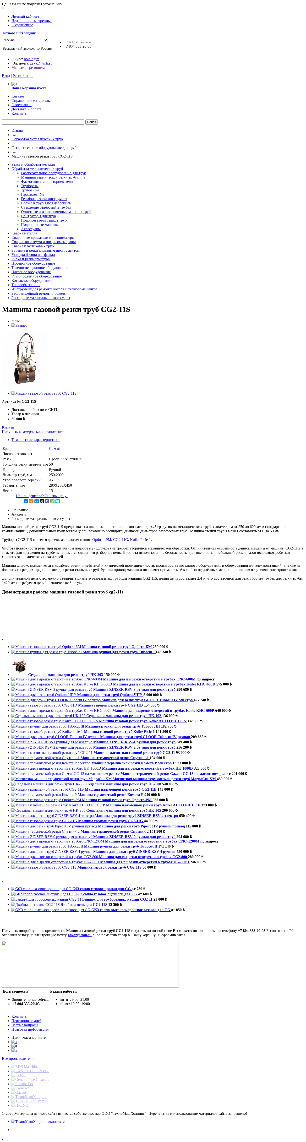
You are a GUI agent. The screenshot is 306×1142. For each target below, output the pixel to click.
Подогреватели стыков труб (44, 220)
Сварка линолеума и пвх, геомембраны (43, 242)
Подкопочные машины (40, 225)
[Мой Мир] (36, 501)
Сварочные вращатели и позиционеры (43, 237)
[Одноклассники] (31, 501)
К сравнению (22, 25)
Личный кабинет (25, 16)
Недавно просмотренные (31, 21)
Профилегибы (32, 194)
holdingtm (31, 59)
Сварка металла (24, 233)
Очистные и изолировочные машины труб (56, 212)
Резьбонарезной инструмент (44, 199)
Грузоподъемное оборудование (36, 276)
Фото (15, 321)
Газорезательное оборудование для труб (43, 148)
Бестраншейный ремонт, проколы (38, 293)
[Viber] (47, 501)
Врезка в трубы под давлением (46, 203)
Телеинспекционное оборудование (39, 268)
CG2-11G (120, 540)
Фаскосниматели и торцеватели (47, 181)
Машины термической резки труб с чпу (53, 177)
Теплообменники (25, 285)
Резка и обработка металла (33, 164)
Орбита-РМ (101, 540)
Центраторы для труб (38, 216)
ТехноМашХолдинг (19, 33)
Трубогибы (30, 190)
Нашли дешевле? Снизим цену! (42, 496)
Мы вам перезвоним (28, 67)
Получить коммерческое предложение (33, 432)
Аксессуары (31, 229)
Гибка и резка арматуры (30, 259)
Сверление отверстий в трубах (46, 207)
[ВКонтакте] (26, 501)
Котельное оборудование (31, 280)
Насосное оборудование (31, 272)
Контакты (19, 1016)
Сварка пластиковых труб (32, 246)
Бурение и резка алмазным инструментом (45, 250)
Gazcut (54, 448)
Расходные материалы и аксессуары (40, 298)
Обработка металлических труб (37, 139)
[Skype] (57, 501)
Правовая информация (30, 1029)
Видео (22, 325)
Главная (17, 130)
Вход (6, 76)
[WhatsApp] (52, 501)
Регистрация (23, 76)
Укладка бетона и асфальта (33, 255)
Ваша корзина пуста (29, 88)
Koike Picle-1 (140, 540)
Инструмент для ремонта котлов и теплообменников (54, 289)
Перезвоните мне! (26, 1021)
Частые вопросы (24, 1025)
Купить (8, 427)
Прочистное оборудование (33, 263)
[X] (42, 501)
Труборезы (29, 186)
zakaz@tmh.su (41, 63)
